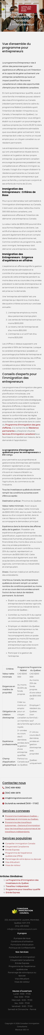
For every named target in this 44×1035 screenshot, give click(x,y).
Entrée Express (13, 892)
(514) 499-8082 (13, 787)
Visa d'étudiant (22, 979)
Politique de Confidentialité (22, 948)
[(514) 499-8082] (3, 788)
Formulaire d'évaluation (22, 945)
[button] (27, 9)
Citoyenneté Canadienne (22, 960)
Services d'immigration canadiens (18, 434)
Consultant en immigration (22, 957)
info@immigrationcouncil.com (22, 929)
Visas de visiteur (22, 982)
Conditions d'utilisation (22, 941)
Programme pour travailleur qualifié (23, 889)
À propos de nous (22, 938)
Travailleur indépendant (17, 886)
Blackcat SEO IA (22, 1030)
